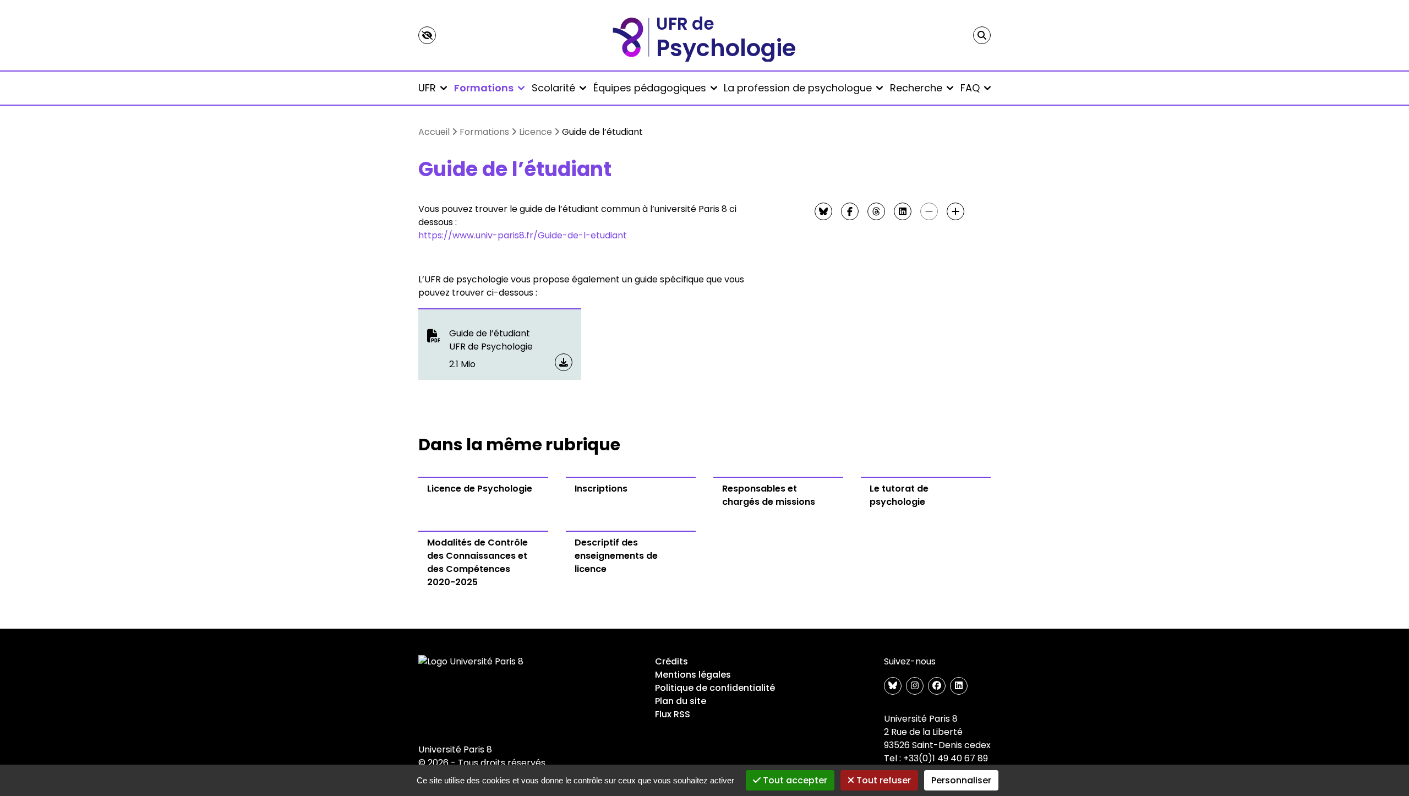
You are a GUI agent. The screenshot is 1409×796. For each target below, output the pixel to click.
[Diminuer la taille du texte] (929, 211)
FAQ (970, 88)
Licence (535, 132)
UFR (427, 88)
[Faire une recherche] (982, 35)
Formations (484, 88)
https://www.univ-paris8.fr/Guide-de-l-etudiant (522, 235)
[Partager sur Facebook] (850, 211)
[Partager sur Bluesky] (823, 211)
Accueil (434, 132)
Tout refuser (882, 780)
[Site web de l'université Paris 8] (471, 661)
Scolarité (553, 88)
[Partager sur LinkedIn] (902, 211)
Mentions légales (693, 674)
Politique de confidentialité (715, 687)
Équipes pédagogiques (649, 88)
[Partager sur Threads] (876, 211)
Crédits (671, 661)
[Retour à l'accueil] (704, 35)
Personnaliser (961, 780)
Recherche (916, 88)
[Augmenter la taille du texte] (955, 211)
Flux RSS (672, 714)
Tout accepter (794, 780)
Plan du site (680, 701)
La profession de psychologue (798, 88)
